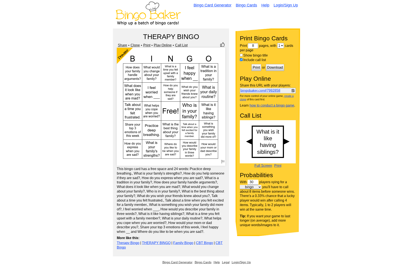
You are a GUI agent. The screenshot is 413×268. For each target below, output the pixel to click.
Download (275, 67)
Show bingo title (255, 55)
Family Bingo (183, 243)
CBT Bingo (204, 243)
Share (122, 45)
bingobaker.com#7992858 (260, 90)
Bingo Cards (246, 5)
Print (146, 45)
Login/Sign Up (286, 5)
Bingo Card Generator (212, 5)
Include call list (254, 60)
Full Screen (263, 165)
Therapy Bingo (128, 243)
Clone (135, 45)
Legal (226, 262)
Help (265, 5)
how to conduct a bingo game (272, 105)
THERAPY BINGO (156, 243)
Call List (181, 45)
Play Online (163, 45)
